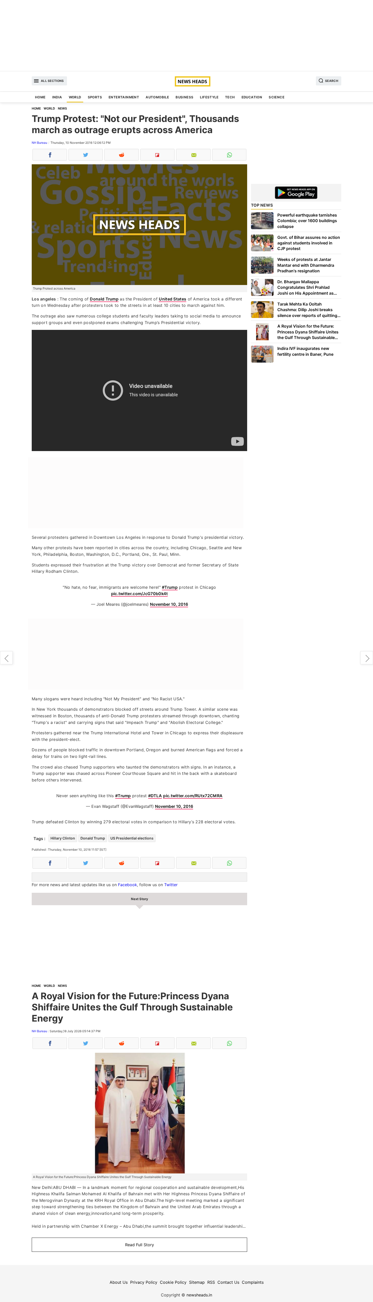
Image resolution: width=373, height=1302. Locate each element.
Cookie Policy (173, 1282)
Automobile (157, 97)
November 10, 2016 (169, 604)
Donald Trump (104, 298)
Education (252, 97)
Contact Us (228, 1282)
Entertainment (124, 97)
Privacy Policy (143, 1282)
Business (184, 97)
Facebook (127, 884)
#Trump (170, 587)
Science (276, 97)
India (57, 97)
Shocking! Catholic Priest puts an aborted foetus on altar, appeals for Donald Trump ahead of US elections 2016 (366, 657)
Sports (95, 97)
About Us (119, 1282)
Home (40, 97)
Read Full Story (139, 1244)
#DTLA (155, 795)
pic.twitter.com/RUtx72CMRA (193, 795)
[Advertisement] (186, 35)
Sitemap (197, 1282)
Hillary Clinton (62, 838)
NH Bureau (39, 143)
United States (172, 298)
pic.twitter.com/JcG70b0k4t (139, 593)
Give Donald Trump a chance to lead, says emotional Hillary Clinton (6, 657)
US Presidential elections (132, 838)
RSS (211, 1282)
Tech (230, 97)
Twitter (171, 884)
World (75, 97)
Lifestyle (209, 97)
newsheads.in (199, 1294)
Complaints (253, 1282)
